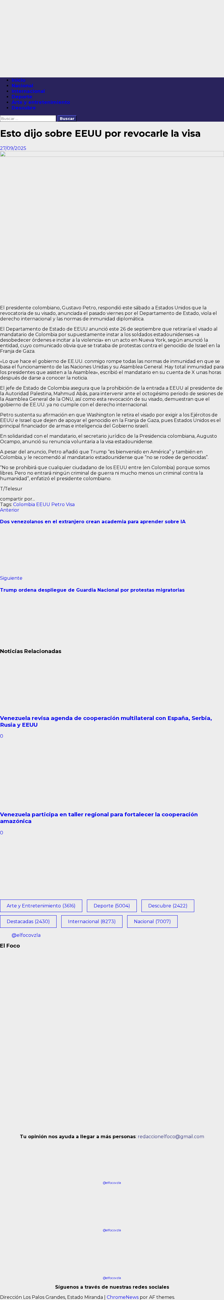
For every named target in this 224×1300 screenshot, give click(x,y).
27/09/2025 (13, 148)
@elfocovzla (26, 935)
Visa (70, 504)
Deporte (22, 97)
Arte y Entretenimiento (41, 906)
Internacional (28, 91)
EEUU (43, 504)
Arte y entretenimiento (41, 102)
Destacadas (28, 921)
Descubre (24, 108)
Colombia (24, 504)
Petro (58, 504)
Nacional (22, 85)
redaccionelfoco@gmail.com (171, 1136)
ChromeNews (123, 1297)
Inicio (18, 80)
